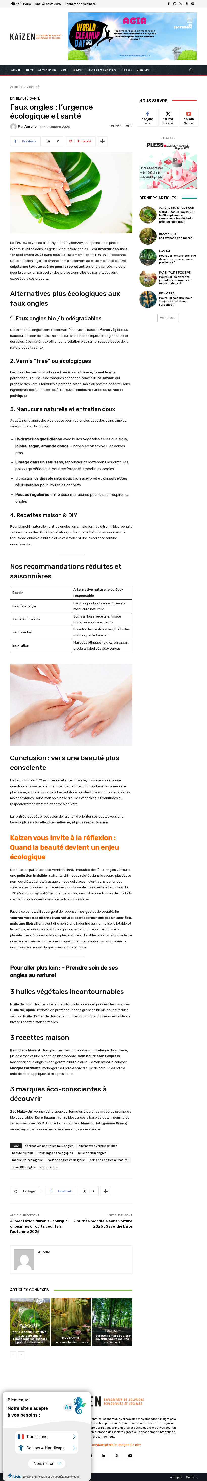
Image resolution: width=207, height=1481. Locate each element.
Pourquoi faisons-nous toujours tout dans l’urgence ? (175, 301)
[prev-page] (13, 1354)
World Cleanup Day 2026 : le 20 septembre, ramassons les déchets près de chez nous (30, 1337)
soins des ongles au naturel (109, 1160)
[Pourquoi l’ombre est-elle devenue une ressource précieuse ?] (112, 1322)
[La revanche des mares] (71, 1322)
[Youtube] (193, 4)
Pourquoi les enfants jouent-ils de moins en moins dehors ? (175, 280)
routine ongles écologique (66, 1160)
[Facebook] (169, 4)
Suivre (168, 113)
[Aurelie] (14, 126)
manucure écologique (27, 1160)
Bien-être (166, 293)
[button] (191, 70)
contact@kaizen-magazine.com (117, 1445)
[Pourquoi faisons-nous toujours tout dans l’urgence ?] (148, 299)
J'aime (147, 113)
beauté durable (23, 1153)
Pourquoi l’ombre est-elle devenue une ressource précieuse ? (112, 1339)
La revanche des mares (71, 1342)
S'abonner (188, 113)
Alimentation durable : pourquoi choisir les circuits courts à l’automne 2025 (39, 1226)
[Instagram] (175, 4)
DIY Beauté (31, 87)
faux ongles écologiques (56, 1153)
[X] (181, 4)
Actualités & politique (29, 1326)
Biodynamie (70, 1337)
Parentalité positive (175, 272)
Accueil (15, 87)
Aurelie (30, 126)
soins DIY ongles (23, 1167)
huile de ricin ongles (92, 1153)
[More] (102, 141)
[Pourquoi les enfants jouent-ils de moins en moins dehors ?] (148, 278)
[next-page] (21, 1354)
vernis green (49, 1167)
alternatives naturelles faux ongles (49, 1146)
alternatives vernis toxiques (98, 1146)
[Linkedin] (103, 1456)
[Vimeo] (187, 4)
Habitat (111, 1331)
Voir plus (166, 318)
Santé (35, 98)
